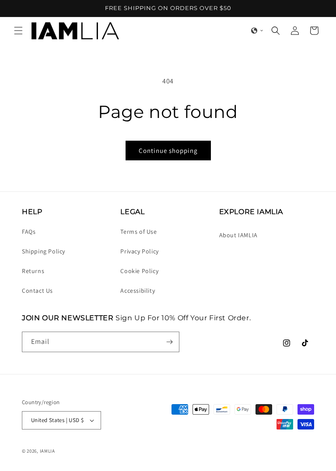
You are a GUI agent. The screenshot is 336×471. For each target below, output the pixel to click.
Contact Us (37, 290)
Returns (33, 271)
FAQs (28, 232)
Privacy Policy (139, 251)
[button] (18, 30)
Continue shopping (168, 150)
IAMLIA (47, 451)
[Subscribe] (169, 342)
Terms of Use (138, 232)
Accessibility (137, 290)
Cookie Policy (139, 271)
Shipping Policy (43, 251)
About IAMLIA (238, 235)
